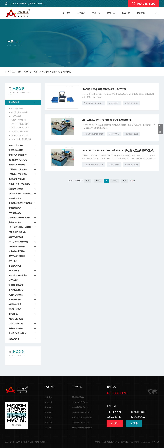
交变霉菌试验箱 (15, 208)
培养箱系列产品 (15, 266)
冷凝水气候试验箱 (16, 237)
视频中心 (48, 407)
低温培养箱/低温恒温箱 (18, 174)
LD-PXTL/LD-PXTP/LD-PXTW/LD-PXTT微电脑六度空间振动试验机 (118, 150)
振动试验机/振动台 (42, 72)
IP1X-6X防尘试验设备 (17, 232)
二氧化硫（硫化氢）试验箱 (19, 218)
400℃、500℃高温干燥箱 (18, 242)
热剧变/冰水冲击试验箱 (18, 160)
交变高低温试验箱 (16, 145)
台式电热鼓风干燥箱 (17, 246)
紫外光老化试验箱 (16, 189)
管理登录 (155, 442)
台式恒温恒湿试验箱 (17, 165)
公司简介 (48, 397)
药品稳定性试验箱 (16, 328)
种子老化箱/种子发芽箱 (18, 275)
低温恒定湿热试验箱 (17, 179)
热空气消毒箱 (14, 271)
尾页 (125, 181)
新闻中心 (111, 13)
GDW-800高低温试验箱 (20, 128)
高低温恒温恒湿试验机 (19, 112)
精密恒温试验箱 (15, 304)
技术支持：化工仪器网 (130, 442)
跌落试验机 (13, 314)
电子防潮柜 (13, 280)
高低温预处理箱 (17, 108)
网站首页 (66, 13)
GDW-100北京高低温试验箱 (21, 139)
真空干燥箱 (13, 261)
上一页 (98, 181)
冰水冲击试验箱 (15, 299)
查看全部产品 (14, 339)
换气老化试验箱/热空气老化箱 (20, 203)
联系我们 (141, 13)
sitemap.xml (145, 442)
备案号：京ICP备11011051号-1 (106, 442)
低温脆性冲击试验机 (18, 120)
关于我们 (81, 13)
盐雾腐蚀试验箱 (15, 222)
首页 (19, 72)
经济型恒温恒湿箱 (16, 324)
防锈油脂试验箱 (15, 213)
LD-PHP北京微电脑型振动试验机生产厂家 (104, 89)
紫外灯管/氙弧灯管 (16, 285)
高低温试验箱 (14, 102)
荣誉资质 (48, 402)
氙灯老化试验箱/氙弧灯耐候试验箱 (21, 193)
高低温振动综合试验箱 (18, 333)
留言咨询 (48, 423)
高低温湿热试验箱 (16, 150)
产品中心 (96, 13)
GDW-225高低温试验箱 (20, 135)
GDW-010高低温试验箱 (20, 124)
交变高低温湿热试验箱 (18, 155)
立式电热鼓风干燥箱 (17, 251)
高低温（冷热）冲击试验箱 (19, 184)
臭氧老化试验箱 (15, 198)
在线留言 (114, 423)
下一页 (115, 181)
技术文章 (126, 13)
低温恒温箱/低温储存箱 (18, 169)
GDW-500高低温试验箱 (20, 131)
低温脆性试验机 (15, 309)
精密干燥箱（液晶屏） (18, 256)
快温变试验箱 (16, 116)
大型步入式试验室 (16, 295)
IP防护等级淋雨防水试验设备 (20, 227)
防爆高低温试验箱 (16, 319)
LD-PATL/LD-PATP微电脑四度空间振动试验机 (106, 120)
